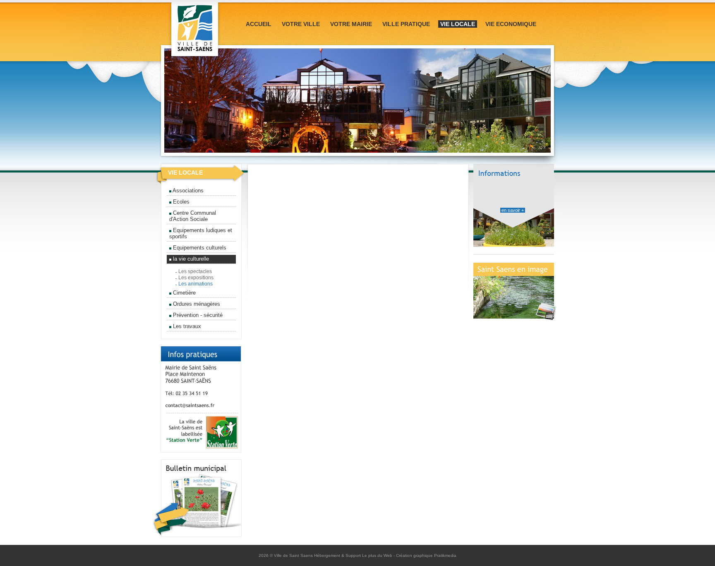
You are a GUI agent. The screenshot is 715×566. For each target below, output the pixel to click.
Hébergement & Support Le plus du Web (353, 555)
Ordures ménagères (195, 304)
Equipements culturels (198, 248)
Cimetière (183, 293)
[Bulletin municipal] (197, 543)
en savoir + (512, 210)
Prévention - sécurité (197, 315)
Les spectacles (195, 271)
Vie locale (457, 24)
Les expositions (196, 278)
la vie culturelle (190, 259)
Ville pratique (406, 24)
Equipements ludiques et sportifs (200, 233)
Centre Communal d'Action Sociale (192, 216)
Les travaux (186, 326)
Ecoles (180, 202)
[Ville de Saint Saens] (195, 58)
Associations (187, 190)
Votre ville (301, 24)
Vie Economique (510, 24)
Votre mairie (351, 24)
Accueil (258, 24)
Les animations (195, 284)
